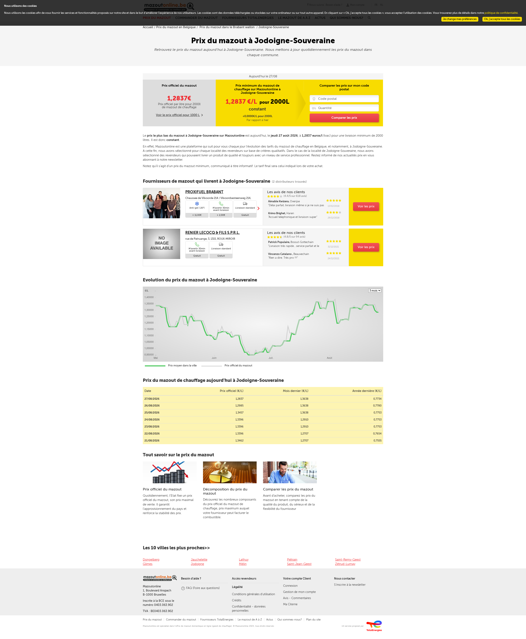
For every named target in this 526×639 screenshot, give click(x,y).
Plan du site (313, 619)
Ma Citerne (290, 604)
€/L (242, 101)
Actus (269, 619)
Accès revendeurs (244, 578)
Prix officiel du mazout (162, 489)
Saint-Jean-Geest (299, 564)
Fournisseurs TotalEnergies (216, 619)
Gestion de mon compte (299, 592)
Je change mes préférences (460, 19)
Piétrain (292, 559)
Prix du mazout (152, 619)
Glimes (147, 564)
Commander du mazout (181, 619)
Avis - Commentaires (297, 598)
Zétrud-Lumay (345, 564)
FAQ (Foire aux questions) (203, 588)
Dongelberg (151, 559)
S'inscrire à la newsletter (350, 585)
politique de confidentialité (501, 12)
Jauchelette (199, 559)
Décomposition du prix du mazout (225, 491)
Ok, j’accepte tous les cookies (502, 19)
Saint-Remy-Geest (348, 559)
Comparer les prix (344, 118)
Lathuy (243, 559)
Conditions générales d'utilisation (253, 594)
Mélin (243, 564)
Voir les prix (366, 206)
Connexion (290, 586)
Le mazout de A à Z (250, 619)
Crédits (236, 600)
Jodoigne (197, 564)
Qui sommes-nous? (289, 619)
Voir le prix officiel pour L (178, 115)
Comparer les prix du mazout (288, 489)
